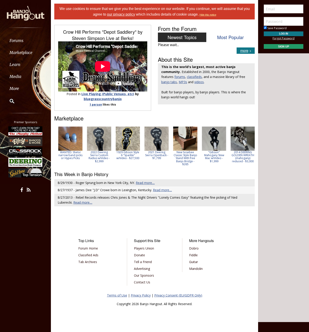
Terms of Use (117, 295)
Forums (17, 40)
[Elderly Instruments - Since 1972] (25, 141)
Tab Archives (87, 262)
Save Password (277, 28)
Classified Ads (88, 255)
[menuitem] (25, 41)
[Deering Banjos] (25, 162)
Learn (15, 64)
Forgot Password (284, 38)
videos (199, 82)
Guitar (193, 262)
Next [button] (248, 146)
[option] (68, 143)
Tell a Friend (143, 262)
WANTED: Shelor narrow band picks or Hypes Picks (69, 155)
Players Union (144, 248)
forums (179, 77)
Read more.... (145, 183)
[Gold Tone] (25, 173)
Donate (139, 255)
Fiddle (193, 255)
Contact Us (142, 282)
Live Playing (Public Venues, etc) (107, 94)
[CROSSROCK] (25, 152)
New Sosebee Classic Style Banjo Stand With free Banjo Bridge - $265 (183, 158)
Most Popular (230, 37)
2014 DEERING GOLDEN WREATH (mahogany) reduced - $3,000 (241, 156)
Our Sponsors (144, 275)
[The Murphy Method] (25, 131)
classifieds (194, 77)
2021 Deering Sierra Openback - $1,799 (154, 155)
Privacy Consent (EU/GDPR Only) (178, 295)
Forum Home (88, 248)
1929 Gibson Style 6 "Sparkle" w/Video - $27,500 (126, 155)
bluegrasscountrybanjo (103, 99)
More (14, 88)
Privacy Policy (141, 295)
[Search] (9, 101)
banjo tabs (169, 82)
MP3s (183, 82)
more (244, 50)
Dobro (194, 248)
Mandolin (196, 268)
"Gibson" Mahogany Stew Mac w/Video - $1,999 (212, 156)
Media (15, 76)
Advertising (142, 268)
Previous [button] (56, 146)
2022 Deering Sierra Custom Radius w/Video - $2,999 (97, 156)
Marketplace (21, 52)
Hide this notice (208, 14)
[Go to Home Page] (25, 12)
